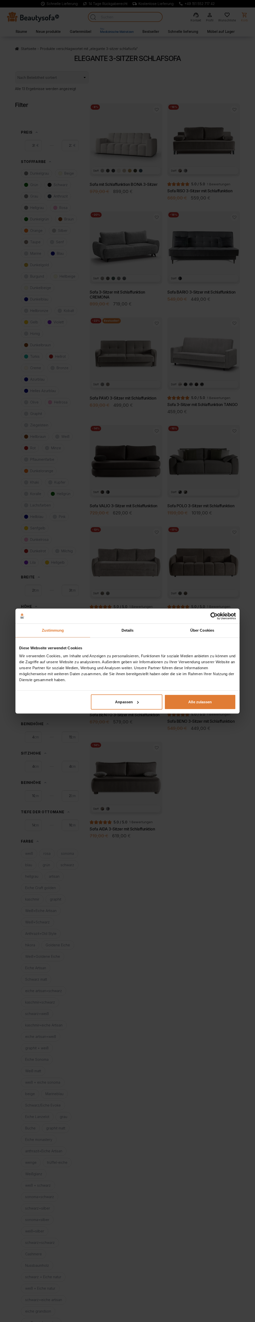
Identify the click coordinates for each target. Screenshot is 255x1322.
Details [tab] (128, 630)
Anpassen (124, 702)
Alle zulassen (200, 702)
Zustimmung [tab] (53, 630)
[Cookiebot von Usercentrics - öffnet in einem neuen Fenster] (214, 616)
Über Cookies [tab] (202, 630)
